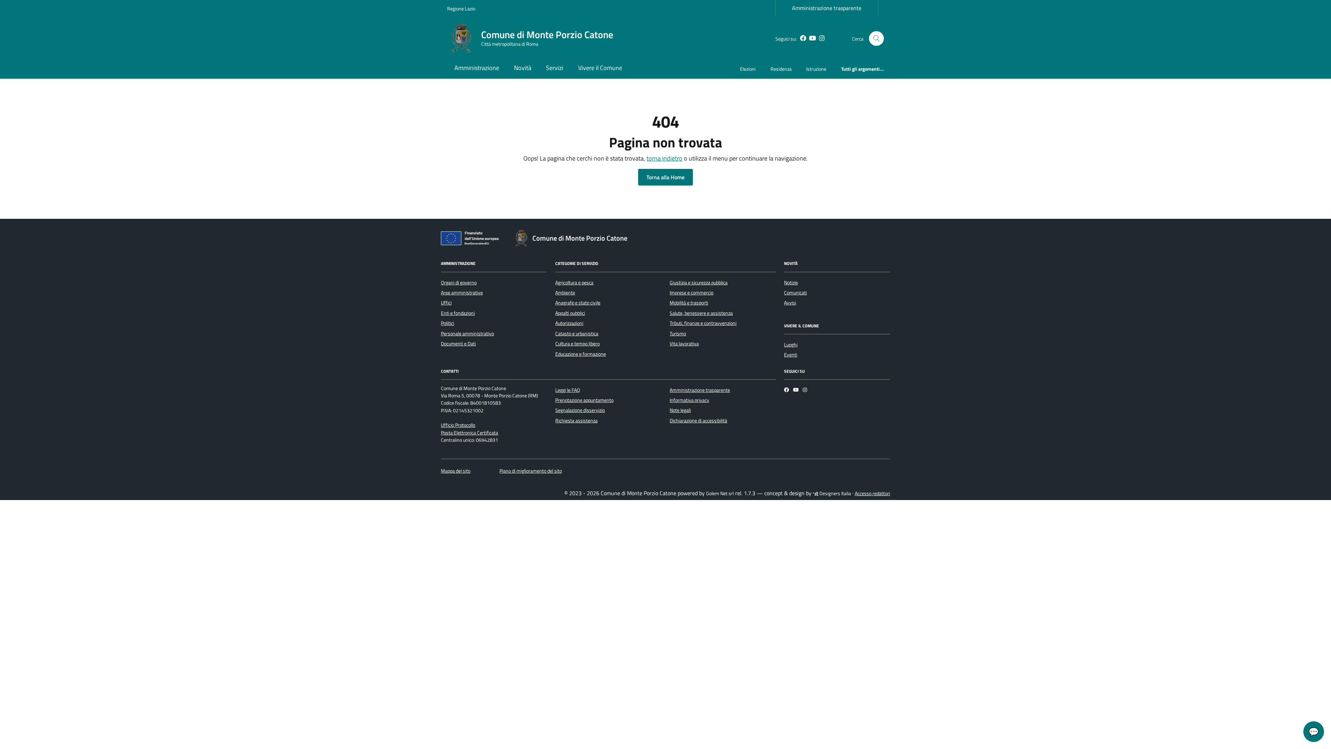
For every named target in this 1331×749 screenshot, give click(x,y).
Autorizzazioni (569, 323)
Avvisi (790, 303)
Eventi (790, 355)
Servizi (554, 67)
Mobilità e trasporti (689, 303)
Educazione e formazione (580, 354)
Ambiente (565, 292)
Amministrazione (476, 67)
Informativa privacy (689, 400)
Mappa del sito (455, 471)
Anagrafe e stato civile (577, 303)
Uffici (446, 303)
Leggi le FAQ (567, 390)
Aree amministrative (462, 292)
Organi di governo (459, 282)
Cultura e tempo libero (577, 343)
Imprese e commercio (691, 292)
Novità (522, 67)
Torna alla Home (665, 177)
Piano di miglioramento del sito (530, 471)
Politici (447, 323)
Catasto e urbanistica (576, 333)
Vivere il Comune (600, 67)
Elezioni (748, 68)
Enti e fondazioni (458, 313)
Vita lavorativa (684, 343)
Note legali (680, 410)
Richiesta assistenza (576, 420)
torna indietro (664, 158)
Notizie (791, 282)
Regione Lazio (461, 8)
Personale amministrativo (467, 333)
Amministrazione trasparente (826, 8)
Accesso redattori (872, 493)
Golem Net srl (720, 493)
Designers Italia (834, 493)
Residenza (781, 68)
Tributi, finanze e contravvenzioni (703, 323)
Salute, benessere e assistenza (701, 313)
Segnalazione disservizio (580, 410)
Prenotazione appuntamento (584, 400)
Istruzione (816, 68)
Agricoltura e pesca (574, 282)
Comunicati (795, 292)
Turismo (678, 333)
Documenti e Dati (458, 343)
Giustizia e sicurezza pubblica (699, 282)
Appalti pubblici (570, 313)
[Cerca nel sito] (876, 38)
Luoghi (791, 344)
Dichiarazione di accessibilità (698, 420)
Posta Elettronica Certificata (469, 433)
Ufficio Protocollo (458, 425)
